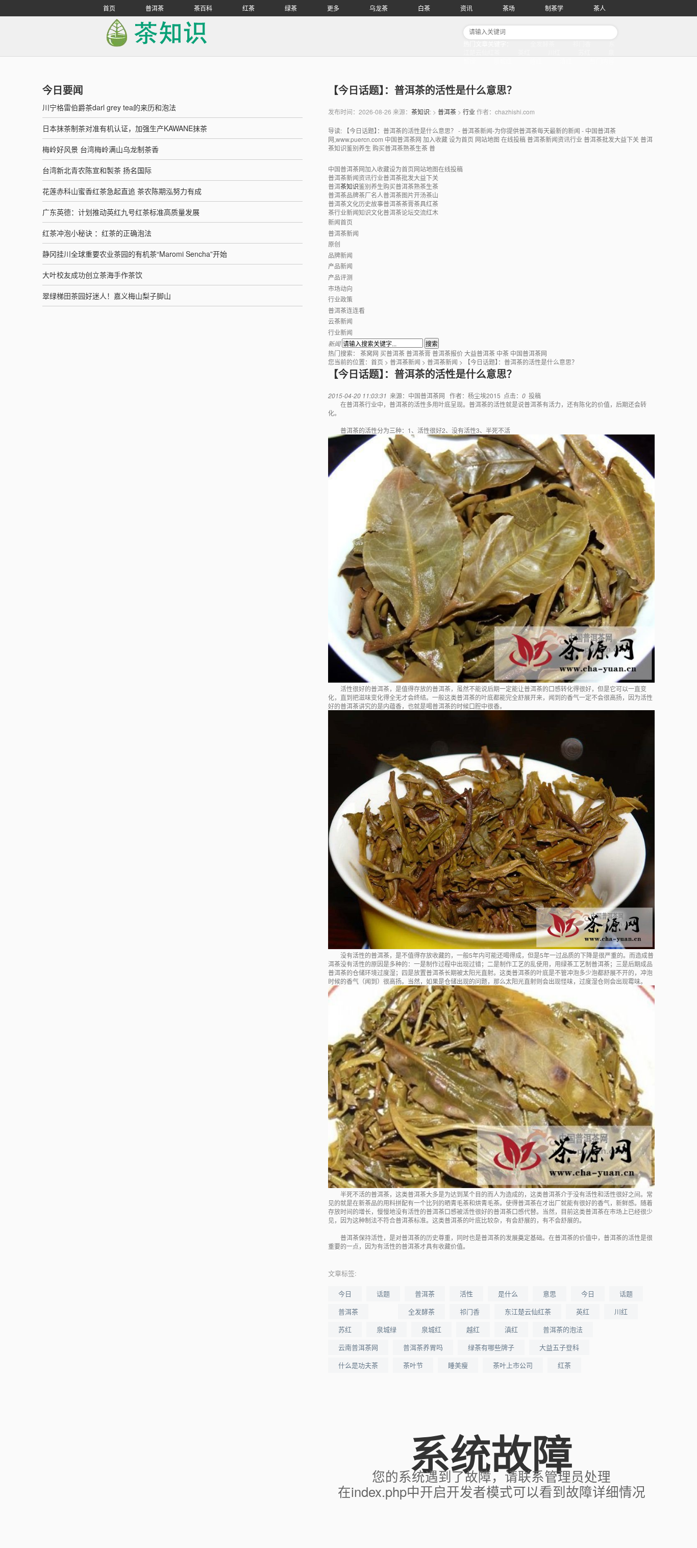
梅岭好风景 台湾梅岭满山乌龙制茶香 (100, 149)
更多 (333, 8)
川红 (554, 52)
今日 (345, 1293)
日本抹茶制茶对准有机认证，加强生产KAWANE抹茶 (124, 128)
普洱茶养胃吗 (423, 1347)
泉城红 (502, 61)
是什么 (508, 1293)
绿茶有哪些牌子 (491, 1347)
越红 (536, 61)
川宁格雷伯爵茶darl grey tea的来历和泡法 (109, 107)
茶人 (599, 8)
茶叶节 (413, 1365)
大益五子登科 (559, 1347)
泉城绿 (386, 1329)
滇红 (566, 61)
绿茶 (291, 8)
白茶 (424, 8)
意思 (549, 1293)
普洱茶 (154, 8)
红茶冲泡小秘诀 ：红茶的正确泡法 (97, 233)
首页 (109, 8)
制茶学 (554, 8)
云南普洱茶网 (358, 1347)
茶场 (509, 8)
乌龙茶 (378, 8)
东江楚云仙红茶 (528, 1311)
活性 (466, 1293)
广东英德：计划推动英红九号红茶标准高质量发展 (121, 212)
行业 (469, 111)
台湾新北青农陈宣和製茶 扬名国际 (97, 170)
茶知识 (420, 111)
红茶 (248, 8)
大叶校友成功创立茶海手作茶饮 (92, 275)
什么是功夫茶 (358, 1365)
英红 (524, 52)
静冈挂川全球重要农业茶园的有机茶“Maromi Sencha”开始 (134, 254)
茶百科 (203, 8)
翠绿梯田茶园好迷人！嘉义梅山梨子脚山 (106, 296)
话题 (383, 1293)
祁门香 (581, 43)
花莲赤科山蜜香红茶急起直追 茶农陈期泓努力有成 (122, 191)
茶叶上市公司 (513, 1365)
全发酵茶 (542, 43)
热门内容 (602, 61)
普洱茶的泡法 (563, 1329)
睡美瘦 (458, 1365)
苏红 (584, 52)
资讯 (466, 8)
